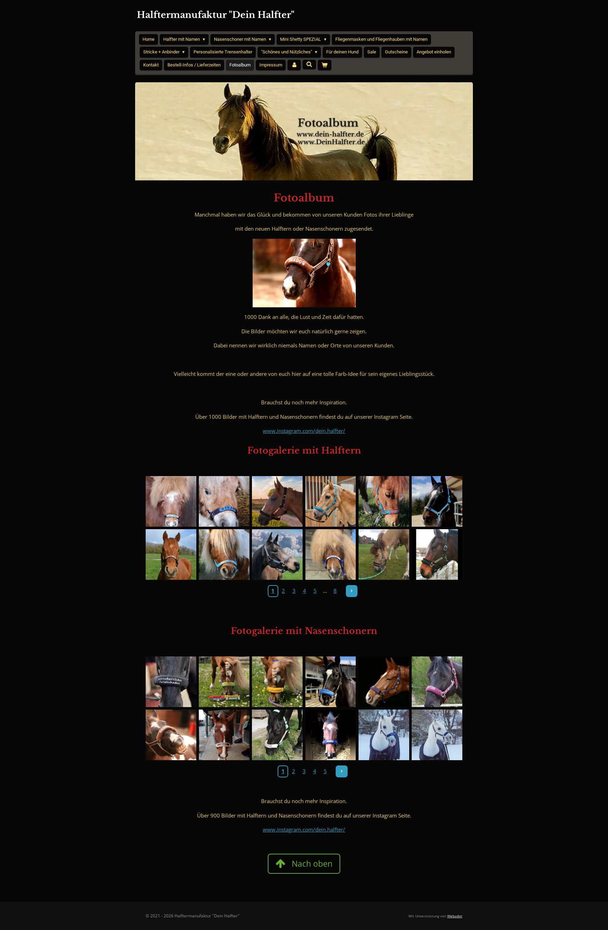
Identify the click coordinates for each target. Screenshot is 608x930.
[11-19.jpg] (383, 501)
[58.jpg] (436, 501)
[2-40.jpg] (330, 681)
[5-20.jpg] (383, 681)
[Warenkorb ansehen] (324, 65)
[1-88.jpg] (330, 554)
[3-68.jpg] (224, 681)
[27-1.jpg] (170, 554)
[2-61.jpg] (224, 554)
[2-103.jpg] (330, 501)
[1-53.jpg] (224, 735)
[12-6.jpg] (436, 554)
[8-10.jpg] (330, 735)
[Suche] (309, 64)
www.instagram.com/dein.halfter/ (304, 430)
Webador (454, 915)
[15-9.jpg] (383, 735)
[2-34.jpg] (277, 735)
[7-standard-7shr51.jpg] (170, 501)
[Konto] (294, 65)
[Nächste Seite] (352, 591)
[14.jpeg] (170, 735)
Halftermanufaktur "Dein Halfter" (215, 14)
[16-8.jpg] (436, 735)
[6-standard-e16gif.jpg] (224, 501)
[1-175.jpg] (277, 501)
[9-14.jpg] (277, 681)
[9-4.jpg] (383, 554)
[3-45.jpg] (436, 681)
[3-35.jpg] (277, 554)
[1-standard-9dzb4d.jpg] (170, 681)
